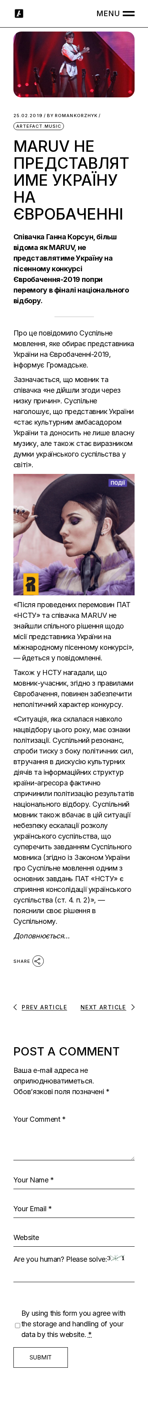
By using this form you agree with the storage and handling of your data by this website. (73, 1324)
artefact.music (38, 126)
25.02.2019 (28, 116)
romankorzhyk (72, 116)
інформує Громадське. (51, 365)
